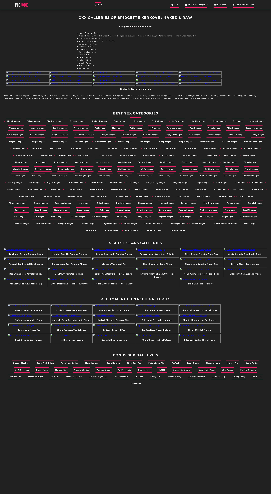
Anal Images (125, 176)
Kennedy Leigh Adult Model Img (26, 284)
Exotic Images (83, 210)
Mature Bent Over (74, 377)
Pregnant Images (165, 217)
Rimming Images (103, 162)
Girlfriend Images (75, 183)
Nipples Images (166, 176)
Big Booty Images (126, 169)
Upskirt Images (16, 128)
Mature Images (124, 142)
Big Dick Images (212, 169)
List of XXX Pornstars (245, 5)
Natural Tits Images (24, 155)
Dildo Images (144, 142)
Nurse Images (220, 189)
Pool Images (185, 217)
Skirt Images (46, 155)
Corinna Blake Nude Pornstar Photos (113, 254)
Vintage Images (123, 210)
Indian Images (168, 155)
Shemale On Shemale (182, 370)
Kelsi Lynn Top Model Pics (114, 264)
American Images (174, 128)
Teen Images (214, 128)
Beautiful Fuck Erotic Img (114, 340)
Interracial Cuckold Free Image (199, 340)
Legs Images (75, 148)
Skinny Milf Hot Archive (199, 330)
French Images (251, 169)
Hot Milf (162, 370)
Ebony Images (120, 121)
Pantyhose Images (59, 135)
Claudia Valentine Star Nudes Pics (201, 264)
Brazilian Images (105, 176)
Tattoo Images (121, 196)
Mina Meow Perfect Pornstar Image (26, 254)
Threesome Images (17, 203)
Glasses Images (214, 135)
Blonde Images (124, 162)
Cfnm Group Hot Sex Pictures (156, 340)
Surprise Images (144, 210)
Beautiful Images (150, 135)
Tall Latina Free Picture (71, 340)
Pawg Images (230, 155)
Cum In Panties (251, 363)
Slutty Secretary (92, 363)
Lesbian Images (37, 135)
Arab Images (221, 183)
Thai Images (230, 210)
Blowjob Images (108, 135)
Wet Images (257, 183)
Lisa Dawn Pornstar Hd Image (69, 274)
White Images (147, 169)
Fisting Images (226, 217)
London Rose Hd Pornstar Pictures (69, 254)
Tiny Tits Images (141, 189)
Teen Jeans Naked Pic (29, 330)
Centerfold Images (154, 230)
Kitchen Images (188, 162)
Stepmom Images (251, 176)
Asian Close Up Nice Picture (29, 310)
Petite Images (136, 128)
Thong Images (18, 176)
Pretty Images (102, 210)
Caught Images (249, 210)
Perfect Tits (232, 363)
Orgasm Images (110, 224)
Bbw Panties (227, 370)
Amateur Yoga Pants (98, 377)
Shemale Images (77, 121)
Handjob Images (81, 162)
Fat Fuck (175, 363)
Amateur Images (59, 142)
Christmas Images (100, 217)
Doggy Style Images (26, 196)
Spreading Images (128, 155)
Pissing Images (14, 189)
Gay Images (112, 148)
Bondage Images (162, 196)
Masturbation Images (84, 135)
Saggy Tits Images (174, 135)
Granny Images (219, 121)
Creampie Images (103, 142)
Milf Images (154, 128)
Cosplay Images (15, 183)
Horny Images (258, 135)
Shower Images (41, 203)
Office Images (190, 148)
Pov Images (37, 148)
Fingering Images (61, 210)
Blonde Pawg (42, 370)
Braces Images (198, 224)
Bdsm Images (41, 210)
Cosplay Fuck (135, 384)
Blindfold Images (123, 203)
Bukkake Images (74, 196)
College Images (144, 217)
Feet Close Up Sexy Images (28, 340)
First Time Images (211, 203)
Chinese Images (206, 217)
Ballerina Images (22, 224)
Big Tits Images (198, 121)
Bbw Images (194, 135)
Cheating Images (88, 224)
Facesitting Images (82, 176)
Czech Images (21, 210)
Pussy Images (149, 155)
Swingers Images (65, 224)
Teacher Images (186, 210)
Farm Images (91, 230)
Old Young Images (15, 135)
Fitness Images (145, 203)
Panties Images (129, 135)
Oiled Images (183, 196)
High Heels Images (208, 176)
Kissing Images (186, 176)
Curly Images (170, 148)
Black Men (257, 377)
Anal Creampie (124, 370)
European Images (66, 169)
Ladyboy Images (190, 169)
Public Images (60, 162)
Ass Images (238, 121)
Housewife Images (248, 217)
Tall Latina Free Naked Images (157, 320)
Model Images (13, 121)
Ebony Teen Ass (134, 363)
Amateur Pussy (174, 377)
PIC (21, 5)
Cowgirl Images (38, 142)
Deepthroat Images (51, 196)
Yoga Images (250, 162)
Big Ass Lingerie (213, 363)
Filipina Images (130, 224)
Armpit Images (185, 142)
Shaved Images (257, 121)
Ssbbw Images (158, 121)
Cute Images (105, 169)
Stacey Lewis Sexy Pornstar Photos (69, 264)
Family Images (96, 183)
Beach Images (130, 148)
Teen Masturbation (69, 363)
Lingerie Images (16, 142)
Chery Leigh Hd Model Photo (157, 264)
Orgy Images (83, 155)
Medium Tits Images (98, 196)
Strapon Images (246, 196)
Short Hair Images (59, 176)
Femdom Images (188, 203)
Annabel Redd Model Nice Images (26, 264)
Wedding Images (177, 224)
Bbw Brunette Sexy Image (157, 310)
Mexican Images (43, 224)
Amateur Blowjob (81, 370)
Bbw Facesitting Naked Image (114, 310)
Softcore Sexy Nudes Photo (29, 320)
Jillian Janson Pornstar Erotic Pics (201, 254)
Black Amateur (144, 370)
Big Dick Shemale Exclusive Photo (114, 320)
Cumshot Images (167, 169)
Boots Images (165, 210)
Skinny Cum (155, 377)
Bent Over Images (229, 142)
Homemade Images (253, 142)
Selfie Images (178, 121)
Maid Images (38, 217)
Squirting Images (35, 189)
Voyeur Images (111, 230)
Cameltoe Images (190, 155)
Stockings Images (63, 203)
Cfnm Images (232, 169)
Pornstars (221, 5)
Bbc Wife (139, 377)
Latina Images (41, 162)
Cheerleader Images (153, 224)
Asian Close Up (218, 377)
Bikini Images (19, 148)
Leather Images (230, 162)
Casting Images (251, 148)
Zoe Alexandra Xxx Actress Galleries (157, 254)
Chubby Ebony (239, 377)
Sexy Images (86, 169)
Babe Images (230, 176)
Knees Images (250, 224)
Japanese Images (254, 128)
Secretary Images (119, 189)
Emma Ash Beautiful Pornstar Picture (113, 274)
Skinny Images (33, 121)
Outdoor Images (75, 189)
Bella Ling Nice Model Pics (201, 284)
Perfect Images (145, 176)
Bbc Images (34, 183)
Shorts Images (141, 196)
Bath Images (20, 217)
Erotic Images (57, 217)
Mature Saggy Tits (156, 363)
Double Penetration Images (225, 224)
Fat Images (100, 128)
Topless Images (123, 217)
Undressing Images (208, 210)
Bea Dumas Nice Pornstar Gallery (25, 274)
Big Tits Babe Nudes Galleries (156, 330)
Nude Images (116, 183)
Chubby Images (164, 142)
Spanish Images (60, 128)
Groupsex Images (104, 155)
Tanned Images (97, 189)
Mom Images (239, 189)
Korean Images (132, 230)
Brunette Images (145, 162)
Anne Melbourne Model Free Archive (69, 284)
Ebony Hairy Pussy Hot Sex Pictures (199, 310)
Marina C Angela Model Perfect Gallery (113, 284)
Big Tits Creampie (248, 370)
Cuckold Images (255, 203)
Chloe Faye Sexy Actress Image (245, 274)
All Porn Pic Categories (198, 5)
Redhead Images (99, 121)
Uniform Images (203, 196)
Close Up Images (206, 142)
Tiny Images (55, 189)
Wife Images (38, 176)
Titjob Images (103, 203)
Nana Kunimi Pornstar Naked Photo (201, 274)
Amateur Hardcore (196, 377)
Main (176, 5)
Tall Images (240, 183)
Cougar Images (209, 162)
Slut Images (117, 128)
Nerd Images (83, 203)
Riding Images (210, 148)
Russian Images (230, 148)
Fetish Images (162, 189)
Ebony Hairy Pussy (207, 370)
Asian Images (65, 155)
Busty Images (258, 189)
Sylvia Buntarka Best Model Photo (245, 254)
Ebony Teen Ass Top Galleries (71, 330)
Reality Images (56, 148)
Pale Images (200, 189)
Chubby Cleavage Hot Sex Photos (199, 320)
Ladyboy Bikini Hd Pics (114, 330)
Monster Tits (60, 370)
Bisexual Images (78, 217)
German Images (225, 196)
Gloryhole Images (177, 230)
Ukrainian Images (20, 169)
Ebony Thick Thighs (45, 363)
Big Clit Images (53, 183)
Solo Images (139, 121)
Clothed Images (81, 142)
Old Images (134, 183)
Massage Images (166, 203)
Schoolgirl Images (43, 169)
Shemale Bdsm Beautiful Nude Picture (71, 320)
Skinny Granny (193, 363)
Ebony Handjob (113, 363)
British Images (182, 189)
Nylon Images (21, 162)
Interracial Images (236, 135)
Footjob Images (167, 162)
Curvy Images (211, 155)
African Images (151, 148)
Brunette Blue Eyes (21, 363)
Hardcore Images (37, 128)
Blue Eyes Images (54, 121)
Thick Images (233, 128)
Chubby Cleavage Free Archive (71, 310)
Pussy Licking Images (155, 183)
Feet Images (94, 148)
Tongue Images (233, 203)
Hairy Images (249, 155)
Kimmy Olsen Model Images (245, 264)
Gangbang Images (180, 183)
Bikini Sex (55, 377)
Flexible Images (81, 128)
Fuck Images (195, 128)
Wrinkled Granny (103, 370)
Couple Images (202, 183)
